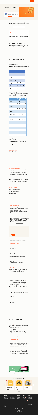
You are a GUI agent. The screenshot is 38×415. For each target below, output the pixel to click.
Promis (10, 346)
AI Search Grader (18, 397)
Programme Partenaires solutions (31, 403)
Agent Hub (5, 399)
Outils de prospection (12, 397)
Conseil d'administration (25, 399)
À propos (23, 396)
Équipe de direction (24, 398)
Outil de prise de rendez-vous (12, 398)
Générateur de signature (19, 396)
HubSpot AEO (5, 397)
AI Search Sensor (18, 398)
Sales (6, 3)
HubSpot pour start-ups (30, 404)
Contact (23, 405)
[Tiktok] (23, 409)
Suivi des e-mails (11, 399)
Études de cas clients (30, 397)
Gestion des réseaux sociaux (12, 396)
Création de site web (5, 406)
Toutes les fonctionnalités (6, 396)
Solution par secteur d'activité (12, 405)
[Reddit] (22, 409)
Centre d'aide (29, 396)
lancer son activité (12, 66)
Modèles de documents (19, 399)
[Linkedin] (20, 409)
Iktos (10, 353)
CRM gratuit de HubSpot (6, 398)
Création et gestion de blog (6, 405)
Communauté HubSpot (30, 398)
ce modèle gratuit (18, 363)
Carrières (24, 397)
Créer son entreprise (11, 44)
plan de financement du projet (19, 223)
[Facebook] (14, 409)
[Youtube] (17, 409)
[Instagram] (15, 409)
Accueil (4, 3)
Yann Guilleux (8, 10)
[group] (10, 385)
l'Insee (13, 140)
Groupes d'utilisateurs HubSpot (31, 399)
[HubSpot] (19, 410)
